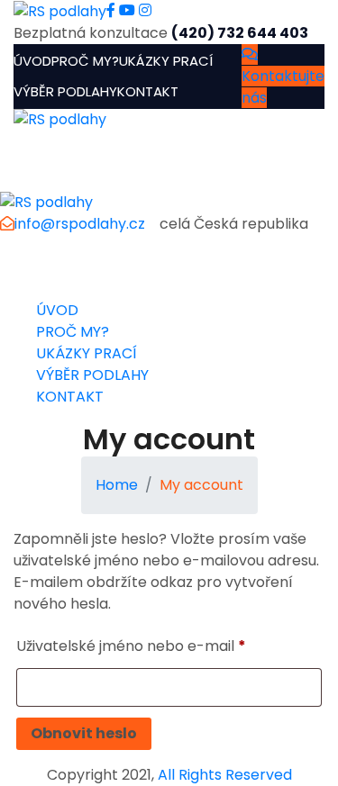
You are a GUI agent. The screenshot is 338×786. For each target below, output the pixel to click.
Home (117, 484)
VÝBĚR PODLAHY (65, 91)
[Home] (46, 201)
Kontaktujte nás (283, 87)
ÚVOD (32, 60)
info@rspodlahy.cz (79, 223)
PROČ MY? (85, 60)
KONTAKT (147, 91)
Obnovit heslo (84, 733)
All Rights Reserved (225, 774)
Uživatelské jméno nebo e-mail (131, 646)
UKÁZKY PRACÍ (166, 60)
